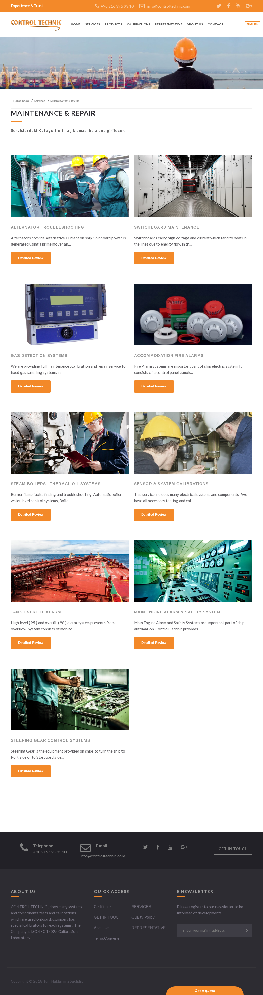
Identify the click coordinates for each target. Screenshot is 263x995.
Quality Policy (143, 917)
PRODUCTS (113, 24)
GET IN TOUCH (233, 848)
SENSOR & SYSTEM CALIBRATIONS (171, 484)
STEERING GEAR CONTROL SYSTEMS (50, 740)
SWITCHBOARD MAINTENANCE (166, 227)
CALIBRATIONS (138, 24)
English (252, 24)
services (39, 100)
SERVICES (92, 24)
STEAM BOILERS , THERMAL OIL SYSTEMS (56, 484)
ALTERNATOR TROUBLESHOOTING (47, 227)
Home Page (21, 100)
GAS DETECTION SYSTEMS (39, 356)
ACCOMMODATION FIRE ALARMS (169, 356)
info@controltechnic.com (168, 6)
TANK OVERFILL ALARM (36, 612)
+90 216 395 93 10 (116, 6)
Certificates (103, 906)
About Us (101, 927)
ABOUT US (195, 24)
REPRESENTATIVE (168, 24)
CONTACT (216, 24)
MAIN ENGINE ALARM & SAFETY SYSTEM (177, 612)
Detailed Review (30, 258)
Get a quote (205, 991)
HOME (75, 24)
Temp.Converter (107, 938)
